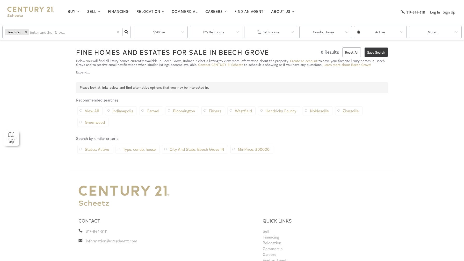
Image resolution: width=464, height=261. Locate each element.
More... (433, 32)
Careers (214, 11)
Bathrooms (270, 32)
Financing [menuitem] (118, 11)
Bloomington (184, 110)
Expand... (83, 72)
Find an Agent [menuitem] (248, 11)
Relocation (148, 11)
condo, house (323, 32)
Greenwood (95, 122)
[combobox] (30, 32)
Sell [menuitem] (266, 231)
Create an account (304, 60)
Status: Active (97, 149)
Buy (72, 11)
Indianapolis (123, 110)
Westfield (243, 110)
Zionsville (351, 110)
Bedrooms (216, 32)
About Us (280, 11)
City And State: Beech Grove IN (197, 149)
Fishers (215, 110)
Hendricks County (281, 110)
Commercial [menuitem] (185, 11)
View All (92, 110)
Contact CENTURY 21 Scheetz (220, 64)
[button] (26, 32)
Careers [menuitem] (269, 254)
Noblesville (319, 110)
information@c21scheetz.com (111, 240)
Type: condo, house (139, 149)
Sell (91, 11)
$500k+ (159, 32)
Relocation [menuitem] (272, 242)
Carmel (153, 110)
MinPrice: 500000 (253, 149)
